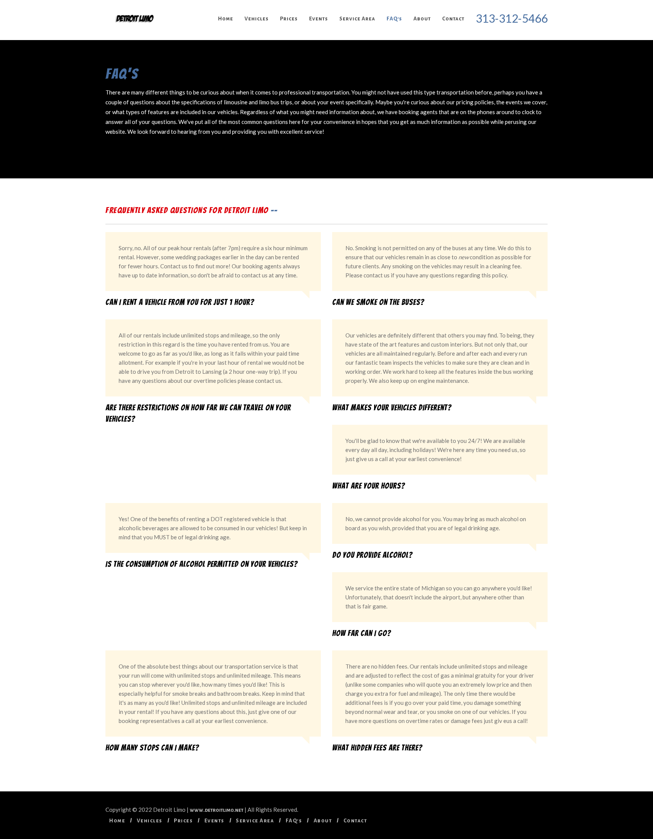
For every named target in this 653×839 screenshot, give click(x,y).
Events (318, 19)
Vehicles (256, 19)
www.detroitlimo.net (216, 810)
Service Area (357, 19)
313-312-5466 (512, 18)
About (422, 19)
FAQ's (394, 19)
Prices (289, 19)
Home (225, 19)
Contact (453, 19)
